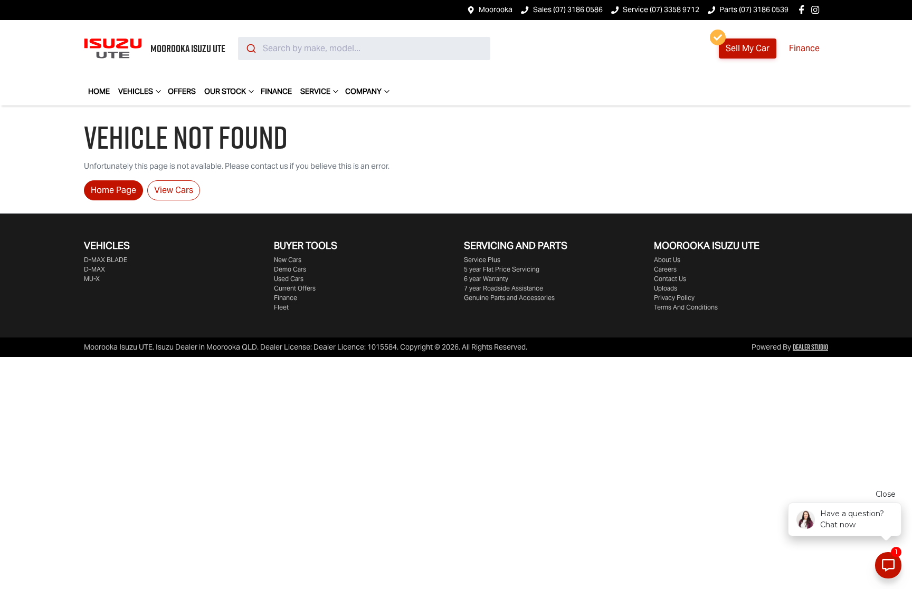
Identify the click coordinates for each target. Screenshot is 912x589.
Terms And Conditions (686, 307)
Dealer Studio (810, 347)
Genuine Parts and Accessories (509, 298)
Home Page (113, 190)
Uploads (665, 288)
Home (99, 91)
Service (315, 91)
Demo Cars (290, 269)
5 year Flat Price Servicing (501, 269)
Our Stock (225, 91)
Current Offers (295, 288)
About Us (667, 260)
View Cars (173, 190)
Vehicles (135, 91)
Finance (804, 48)
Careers (665, 269)
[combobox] (364, 48)
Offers (182, 91)
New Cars (287, 260)
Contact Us (670, 279)
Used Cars (288, 279)
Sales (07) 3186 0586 (568, 9)
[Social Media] (803, 9)
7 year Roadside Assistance (503, 288)
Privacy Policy (674, 298)
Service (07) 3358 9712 (661, 9)
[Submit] (250, 48)
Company (363, 91)
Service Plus (482, 260)
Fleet (281, 307)
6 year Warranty (486, 279)
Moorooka (495, 9)
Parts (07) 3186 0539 (753, 9)
